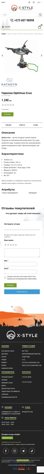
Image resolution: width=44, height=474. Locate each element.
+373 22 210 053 (27, 382)
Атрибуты (22, 125)
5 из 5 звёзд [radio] (16, 244)
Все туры (25, 351)
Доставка (5, 354)
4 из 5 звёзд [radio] (13, 244)
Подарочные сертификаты (11, 391)
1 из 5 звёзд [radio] (5, 244)
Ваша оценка (8, 240)
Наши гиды (26, 357)
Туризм (9, 33)
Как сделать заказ (8, 351)
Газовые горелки (28, 33)
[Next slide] (41, 55)
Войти (4, 385)
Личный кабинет (7, 377)
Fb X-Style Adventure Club (30, 362)
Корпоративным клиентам (31, 354)
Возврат (4, 362)
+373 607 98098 (26, 377)
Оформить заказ (7, 383)
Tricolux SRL (22, 465)
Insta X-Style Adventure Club (31, 365)
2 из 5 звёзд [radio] (8, 244)
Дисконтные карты (8, 388)
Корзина (4, 380)
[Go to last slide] (3, 55)
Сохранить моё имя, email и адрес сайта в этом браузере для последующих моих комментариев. (22, 278)
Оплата (4, 357)
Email (6, 268)
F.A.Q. (23, 359)
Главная (4, 33)
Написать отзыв (7, 438)
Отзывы (35, 125)
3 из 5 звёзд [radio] (10, 244)
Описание (8, 125)
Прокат (4, 365)
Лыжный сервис (7, 368)
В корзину (7, 114)
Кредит (4, 359)
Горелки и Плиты (17, 33)
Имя (6, 261)
